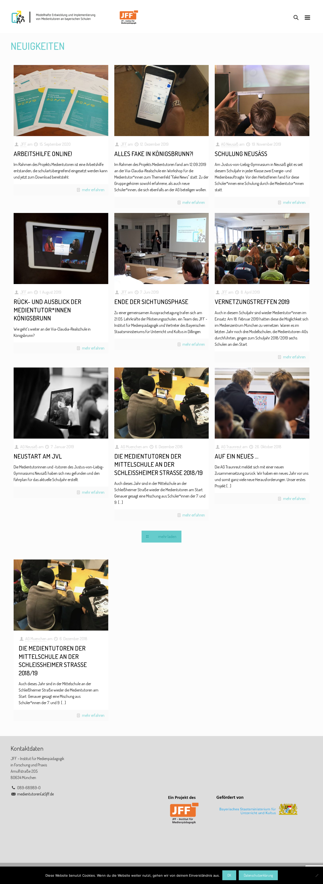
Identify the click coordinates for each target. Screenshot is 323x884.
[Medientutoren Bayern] (75, 16)
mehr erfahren (93, 189)
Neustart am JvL (38, 456)
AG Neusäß (229, 144)
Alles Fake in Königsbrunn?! (153, 153)
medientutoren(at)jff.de (35, 793)
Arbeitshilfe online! (43, 153)
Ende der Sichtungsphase (151, 301)
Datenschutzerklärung (258, 875)
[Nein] (316, 875)
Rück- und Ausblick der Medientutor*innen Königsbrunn (47, 309)
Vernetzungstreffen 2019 (252, 301)
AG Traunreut (231, 446)
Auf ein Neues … (236, 456)
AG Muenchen (131, 446)
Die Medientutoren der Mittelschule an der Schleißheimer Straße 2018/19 (158, 464)
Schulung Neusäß (241, 153)
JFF (23, 144)
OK (229, 875)
